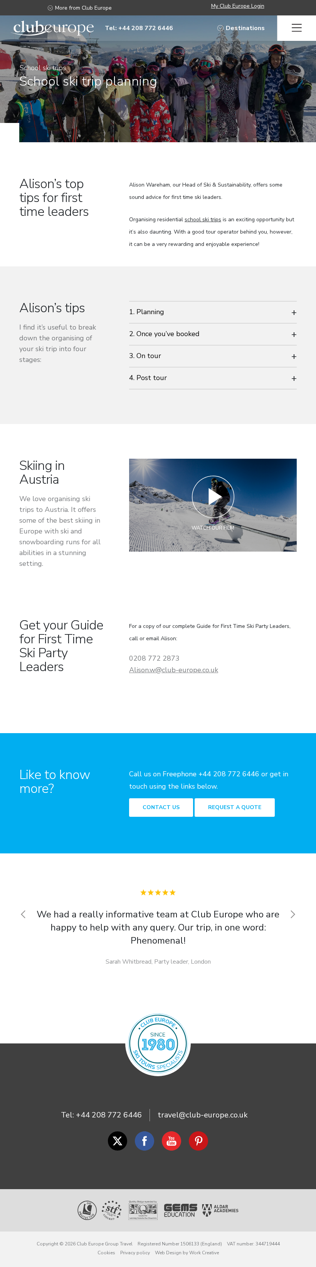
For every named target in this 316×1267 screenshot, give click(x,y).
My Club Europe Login (237, 6)
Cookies (106, 1253)
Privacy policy (135, 1253)
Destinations (245, 28)
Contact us (161, 807)
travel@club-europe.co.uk (203, 1115)
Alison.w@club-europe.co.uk (173, 670)
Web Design (168, 1253)
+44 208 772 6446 (109, 1115)
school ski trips (203, 219)
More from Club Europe (83, 8)
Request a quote (234, 807)
